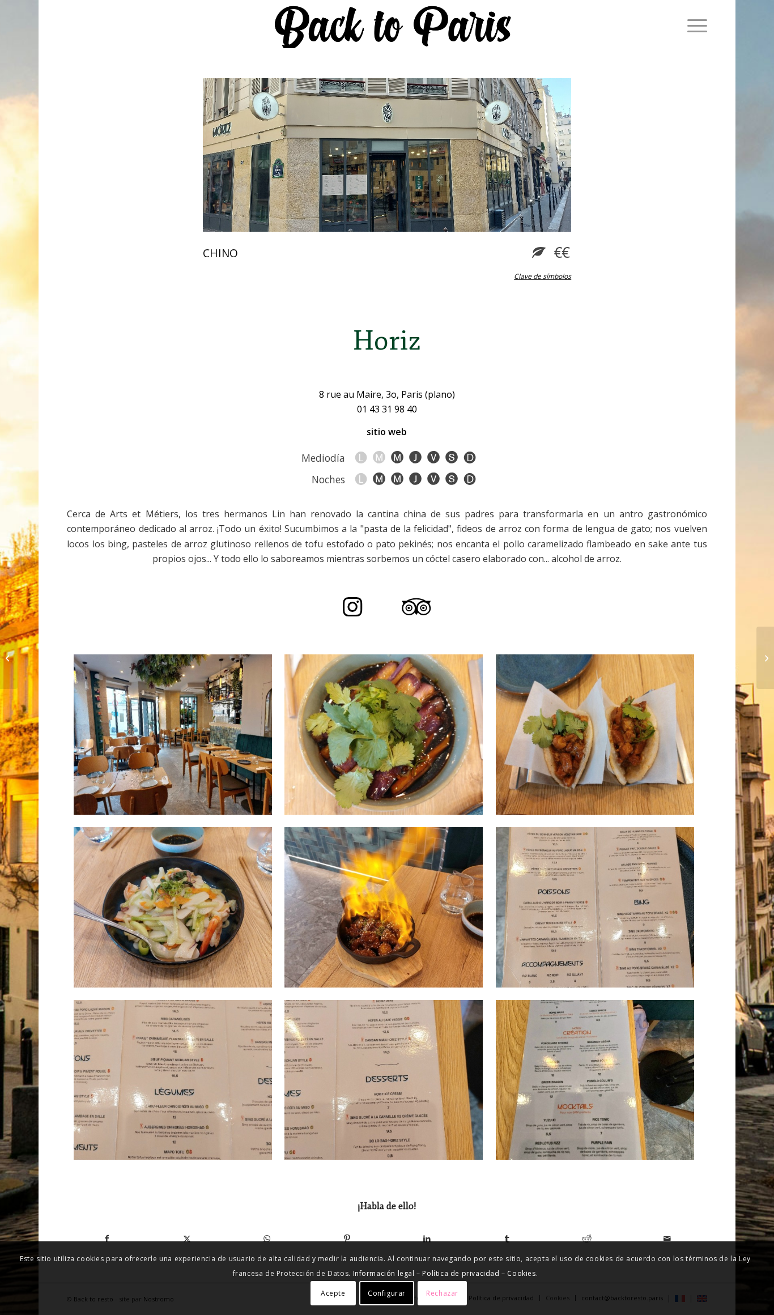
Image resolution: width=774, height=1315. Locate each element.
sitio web (387, 431)
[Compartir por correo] (667, 1238)
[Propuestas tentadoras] (173, 1080)
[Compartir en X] (187, 1238)
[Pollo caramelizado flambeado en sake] (383, 907)
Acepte (333, 1292)
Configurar (387, 1292)
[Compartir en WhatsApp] (267, 1238)
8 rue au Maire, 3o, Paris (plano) (387, 394)
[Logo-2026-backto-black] (393, 25)
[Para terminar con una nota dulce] (383, 1080)
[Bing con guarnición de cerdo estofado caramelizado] (595, 734)
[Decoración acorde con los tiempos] (173, 734)
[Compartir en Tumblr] (507, 1238)
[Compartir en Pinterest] (347, 1238)
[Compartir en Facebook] (107, 1238)
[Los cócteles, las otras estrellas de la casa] (595, 1080)
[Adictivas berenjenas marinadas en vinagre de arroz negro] (383, 734)
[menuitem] (693, 25)
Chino (220, 253)
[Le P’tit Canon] (9, 658)
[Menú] (693, 25)
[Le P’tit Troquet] (765, 658)
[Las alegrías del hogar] (595, 907)
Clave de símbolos (542, 276)
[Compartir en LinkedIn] (427, 1238)
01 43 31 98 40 (387, 409)
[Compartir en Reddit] (587, 1238)
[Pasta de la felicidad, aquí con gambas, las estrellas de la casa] (173, 907)
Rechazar (442, 1292)
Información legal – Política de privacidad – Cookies (444, 1273)
